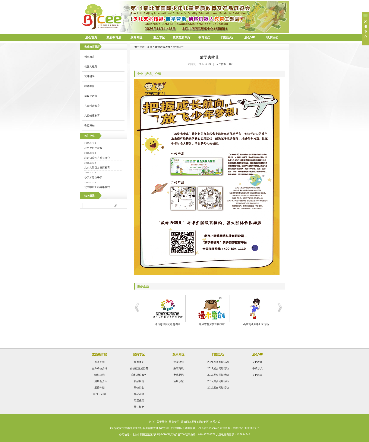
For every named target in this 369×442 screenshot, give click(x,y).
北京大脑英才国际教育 (97, 167)
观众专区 (159, 37)
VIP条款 (257, 374)
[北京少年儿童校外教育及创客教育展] (184, 31)
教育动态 (204, 37)
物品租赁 (139, 381)
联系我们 (272, 37)
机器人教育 (90, 66)
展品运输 (139, 394)
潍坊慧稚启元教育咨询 (163, 324)
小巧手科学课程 (93, 147)
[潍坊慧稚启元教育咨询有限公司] (163, 308)
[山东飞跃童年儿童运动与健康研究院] (251, 308)
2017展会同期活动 (218, 381)
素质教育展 (113, 37)
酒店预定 (178, 381)
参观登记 (178, 374)
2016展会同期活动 (218, 387)
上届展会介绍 (99, 381)
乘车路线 (178, 368)
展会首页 (91, 37)
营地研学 (89, 76)
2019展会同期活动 (218, 368)
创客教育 (89, 56)
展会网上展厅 (188, 421)
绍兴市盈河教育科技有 (207, 324)
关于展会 (162, 421)
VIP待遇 (257, 362)
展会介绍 (99, 362)
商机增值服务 (139, 374)
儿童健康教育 (92, 115)
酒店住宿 (139, 400)
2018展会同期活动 (218, 374)
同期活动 (227, 37)
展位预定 (139, 406)
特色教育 (89, 86)
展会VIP (249, 37)
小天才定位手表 (93, 177)
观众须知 (178, 362)
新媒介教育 (90, 95)
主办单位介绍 (99, 368)
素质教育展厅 (182, 37)
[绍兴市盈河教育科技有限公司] (207, 308)
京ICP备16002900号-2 (246, 428)
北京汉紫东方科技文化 (97, 157)
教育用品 (89, 125)
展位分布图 (99, 394)
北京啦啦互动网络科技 (97, 187)
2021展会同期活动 (218, 362)
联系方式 (215, 421)
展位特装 (139, 387)
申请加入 (257, 368)
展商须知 (139, 362)
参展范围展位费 (139, 368)
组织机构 (99, 374)
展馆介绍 (99, 387)
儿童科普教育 (92, 105)
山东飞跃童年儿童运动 (251, 324)
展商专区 (136, 37)
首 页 (152, 421)
